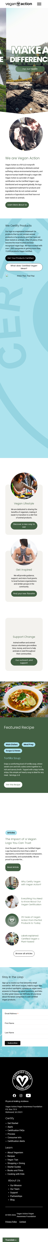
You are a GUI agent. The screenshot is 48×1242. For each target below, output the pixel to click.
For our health (24, 68)
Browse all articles (24, 953)
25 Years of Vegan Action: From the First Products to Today (31, 920)
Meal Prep (28, 744)
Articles (11, 832)
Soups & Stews (13, 750)
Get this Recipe (13, 784)
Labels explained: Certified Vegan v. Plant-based (30, 938)
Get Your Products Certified (20, 258)
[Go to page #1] (17, 109)
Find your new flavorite (24, 593)
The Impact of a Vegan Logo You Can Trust (20, 841)
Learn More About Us (17, 204)
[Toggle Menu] (39, 4)
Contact (22, 1222)
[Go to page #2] (24, 109)
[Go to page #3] (31, 109)
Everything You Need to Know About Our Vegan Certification (31, 901)
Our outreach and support (24, 661)
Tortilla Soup (12, 758)
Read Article (13, 867)
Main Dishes (12, 744)
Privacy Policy (11, 1222)
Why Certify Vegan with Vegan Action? (31, 883)
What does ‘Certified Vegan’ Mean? (24, 267)
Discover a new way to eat (24, 525)
